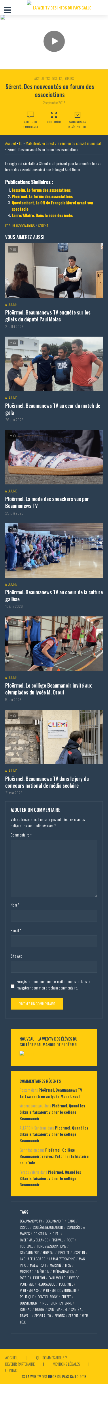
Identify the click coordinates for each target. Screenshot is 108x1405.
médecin (43, 1271)
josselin (79, 1252)
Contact (12, 1370)
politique (27, 1296)
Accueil (10, 143)
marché (55, 1265)
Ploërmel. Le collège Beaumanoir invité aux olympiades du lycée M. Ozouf (48, 689)
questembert (29, 1303)
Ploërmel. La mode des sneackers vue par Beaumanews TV (47, 502)
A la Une (11, 304)
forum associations (20, 225)
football (26, 1246)
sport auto (43, 1315)
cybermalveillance (34, 1239)
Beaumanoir (55, 1220)
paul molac (57, 1277)
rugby (39, 1309)
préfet (66, 1296)
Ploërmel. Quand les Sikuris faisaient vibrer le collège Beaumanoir (52, 1112)
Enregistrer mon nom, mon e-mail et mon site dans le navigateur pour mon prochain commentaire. (53, 985)
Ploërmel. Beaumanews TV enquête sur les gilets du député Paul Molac (47, 316)
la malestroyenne (62, 1258)
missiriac (26, 1271)
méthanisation (63, 1271)
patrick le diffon (32, 1277)
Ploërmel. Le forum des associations (42, 196)
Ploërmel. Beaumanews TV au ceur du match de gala (52, 409)
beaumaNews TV (31, 1220)
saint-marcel (57, 1309)
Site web (16, 956)
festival (57, 1239)
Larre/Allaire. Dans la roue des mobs (42, 215)
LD (20, 143)
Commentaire (21, 835)
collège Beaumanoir (48, 1227)
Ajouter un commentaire (30, 124)
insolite (63, 1252)
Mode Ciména (54, 122)
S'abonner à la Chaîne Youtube (78, 124)
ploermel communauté (60, 1290)
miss (68, 1265)
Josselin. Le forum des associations (41, 190)
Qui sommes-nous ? (51, 1357)
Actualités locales (48, 78)
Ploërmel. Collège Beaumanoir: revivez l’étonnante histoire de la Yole (54, 1156)
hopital (48, 1252)
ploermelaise (29, 1290)
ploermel (66, 1284)
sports (60, 1315)
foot (70, 1239)
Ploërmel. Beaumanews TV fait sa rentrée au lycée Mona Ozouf (51, 1093)
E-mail (16, 930)
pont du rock (47, 1296)
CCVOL (24, 1227)
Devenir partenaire (20, 1364)
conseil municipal (46, 1233)
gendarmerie (29, 1252)
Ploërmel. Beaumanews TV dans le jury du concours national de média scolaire (47, 782)
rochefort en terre (57, 1303)
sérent (43, 225)
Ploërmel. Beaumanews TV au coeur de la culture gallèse (54, 595)
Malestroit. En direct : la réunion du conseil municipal (63, 143)
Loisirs (69, 78)
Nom (15, 905)
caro (71, 1220)
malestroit (38, 1265)
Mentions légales (66, 1364)
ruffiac (25, 1309)
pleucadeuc (46, 1284)
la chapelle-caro (33, 1258)
